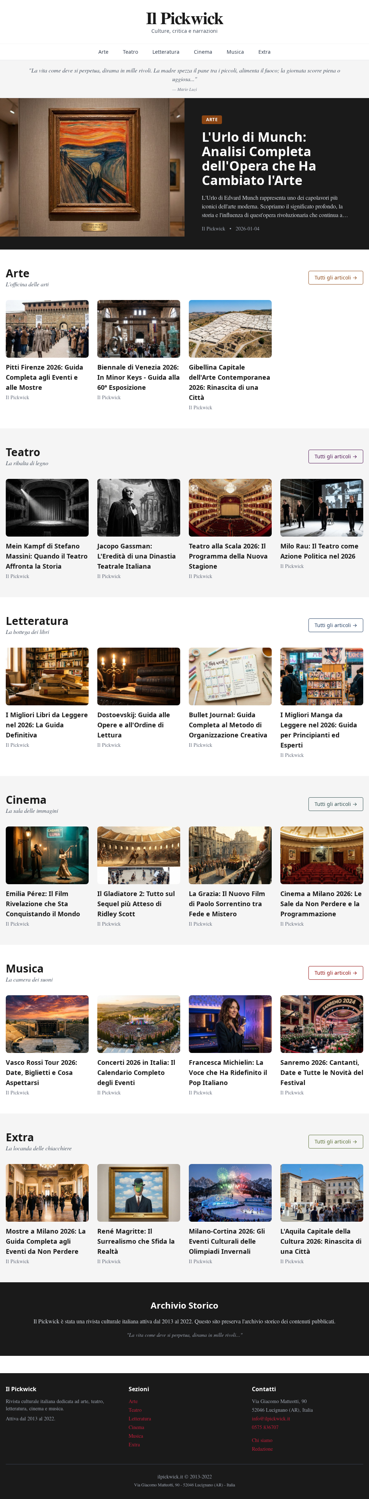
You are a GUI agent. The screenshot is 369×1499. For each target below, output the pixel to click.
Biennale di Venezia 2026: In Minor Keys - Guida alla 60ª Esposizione (138, 377)
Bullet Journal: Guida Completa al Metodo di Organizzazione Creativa (228, 724)
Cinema (203, 51)
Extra (264, 51)
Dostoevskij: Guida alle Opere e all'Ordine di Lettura (133, 724)
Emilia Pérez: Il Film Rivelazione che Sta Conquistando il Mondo (43, 903)
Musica (235, 51)
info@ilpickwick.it (271, 1418)
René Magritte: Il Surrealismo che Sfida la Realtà (136, 1241)
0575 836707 (265, 1427)
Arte (103, 51)
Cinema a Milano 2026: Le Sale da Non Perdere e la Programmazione (321, 903)
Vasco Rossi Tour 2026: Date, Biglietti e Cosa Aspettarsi (41, 1072)
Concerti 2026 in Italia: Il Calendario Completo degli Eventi (136, 1072)
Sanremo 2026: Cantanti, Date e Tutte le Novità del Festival (321, 1072)
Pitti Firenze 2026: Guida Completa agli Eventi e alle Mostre (44, 377)
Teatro (130, 51)
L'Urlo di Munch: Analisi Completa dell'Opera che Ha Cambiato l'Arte (259, 158)
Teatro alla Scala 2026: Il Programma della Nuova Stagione (228, 556)
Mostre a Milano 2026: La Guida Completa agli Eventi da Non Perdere (46, 1241)
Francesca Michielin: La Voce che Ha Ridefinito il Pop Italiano (228, 1072)
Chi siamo (262, 1440)
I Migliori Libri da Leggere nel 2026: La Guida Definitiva (47, 724)
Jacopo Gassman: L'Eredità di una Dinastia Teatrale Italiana (136, 556)
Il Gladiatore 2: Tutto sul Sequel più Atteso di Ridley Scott (136, 903)
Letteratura (165, 51)
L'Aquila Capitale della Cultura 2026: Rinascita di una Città (320, 1241)
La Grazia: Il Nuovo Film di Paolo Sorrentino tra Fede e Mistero (227, 903)
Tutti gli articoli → (336, 277)
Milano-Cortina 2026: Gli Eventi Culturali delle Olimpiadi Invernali (227, 1241)
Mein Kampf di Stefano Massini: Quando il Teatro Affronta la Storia (47, 556)
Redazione (262, 1448)
